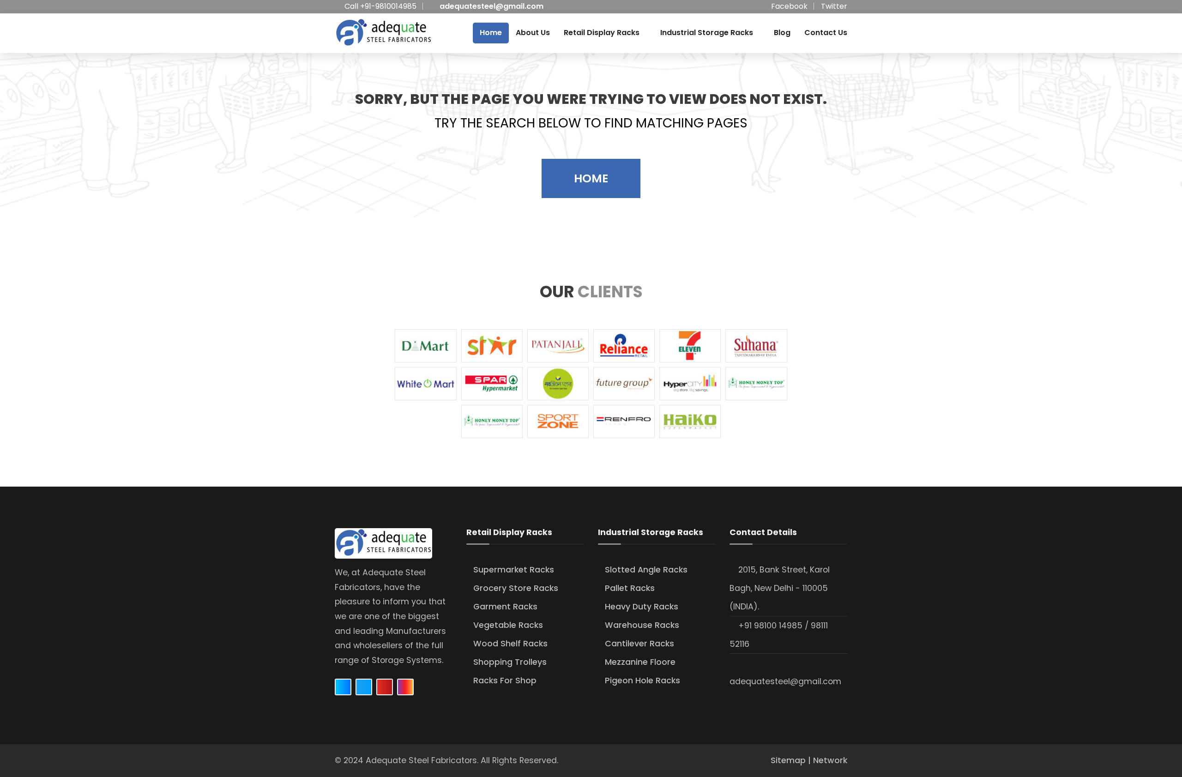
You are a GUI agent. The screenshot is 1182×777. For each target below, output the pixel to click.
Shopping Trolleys (510, 662)
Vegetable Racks (508, 625)
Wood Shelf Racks (510, 643)
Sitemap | (792, 760)
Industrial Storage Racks (706, 32)
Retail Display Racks (601, 32)
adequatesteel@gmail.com (491, 6)
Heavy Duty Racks (641, 606)
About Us (533, 32)
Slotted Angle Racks (646, 569)
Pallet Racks (630, 588)
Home (491, 32)
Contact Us (825, 32)
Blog (782, 32)
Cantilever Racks (639, 643)
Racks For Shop (505, 680)
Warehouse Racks (642, 625)
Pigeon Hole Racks (642, 680)
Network (830, 760)
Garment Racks (505, 606)
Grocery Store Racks (515, 588)
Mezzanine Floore (640, 662)
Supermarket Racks (513, 569)
